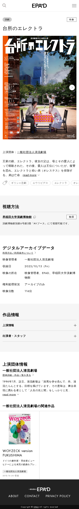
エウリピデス (40, 183)
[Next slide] (72, 87)
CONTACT (32, 496)
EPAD (36, 507)
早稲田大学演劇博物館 (17, 217)
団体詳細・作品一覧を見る (17, 375)
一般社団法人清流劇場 (31, 152)
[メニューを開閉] (74, 5)
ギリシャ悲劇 (18, 183)
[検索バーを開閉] (4, 6)
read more (30, 175)
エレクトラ (60, 183)
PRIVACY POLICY (58, 496)
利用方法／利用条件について (18, 253)
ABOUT (13, 496)
